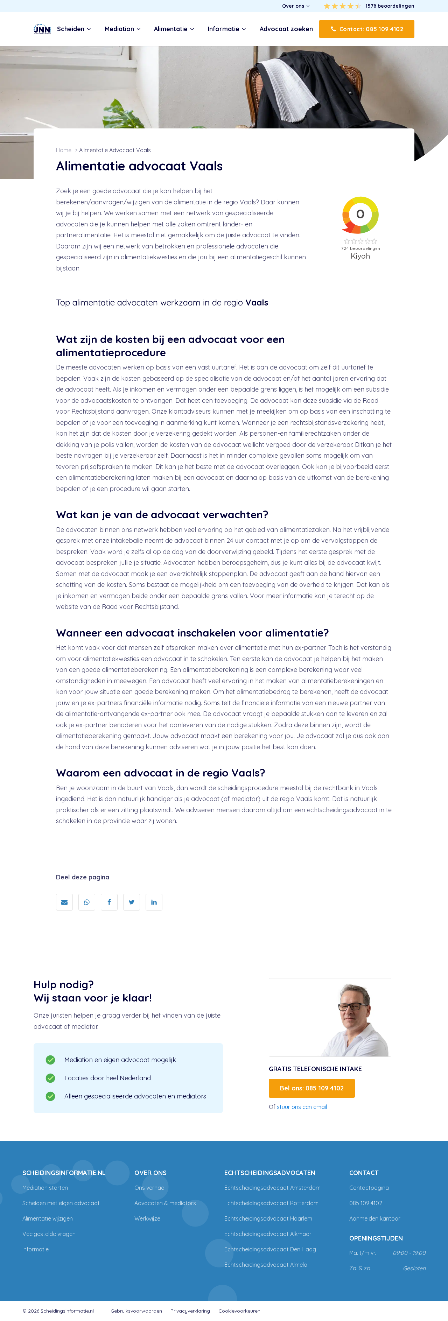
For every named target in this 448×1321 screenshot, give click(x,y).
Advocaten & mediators (165, 1203)
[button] (296, 6)
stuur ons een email (302, 1106)
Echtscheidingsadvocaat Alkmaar (268, 1233)
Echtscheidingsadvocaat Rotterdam (271, 1203)
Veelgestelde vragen (49, 1233)
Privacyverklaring (190, 1311)
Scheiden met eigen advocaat (61, 1203)
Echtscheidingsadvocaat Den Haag (270, 1249)
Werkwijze (147, 1218)
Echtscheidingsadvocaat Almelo (265, 1264)
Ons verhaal (150, 1187)
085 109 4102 (365, 1203)
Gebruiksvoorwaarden (136, 1311)
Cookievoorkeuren (239, 1311)
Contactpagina (369, 1187)
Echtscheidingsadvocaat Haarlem (268, 1218)
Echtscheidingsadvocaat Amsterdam (272, 1187)
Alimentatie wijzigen (47, 1218)
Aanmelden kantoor (374, 1218)
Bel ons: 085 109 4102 (312, 1088)
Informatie (35, 1249)
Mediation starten (45, 1187)
